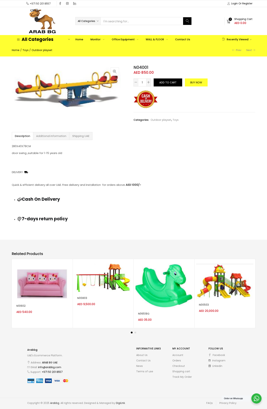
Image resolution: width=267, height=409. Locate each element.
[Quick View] (65, 269)
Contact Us (182, 39)
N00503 (204, 305)
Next (249, 50)
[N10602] (42, 282)
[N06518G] (164, 286)
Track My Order (182, 377)
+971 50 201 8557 (40, 3)
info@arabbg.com (49, 367)
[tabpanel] (42, 293)
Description (22, 136)
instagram (218, 360)
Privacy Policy (227, 403)
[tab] (22, 136)
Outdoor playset (42, 50)
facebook (218, 355)
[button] (88, 21)
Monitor (95, 39)
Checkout (178, 366)
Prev (238, 50)
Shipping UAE (80, 136)
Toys (26, 50)
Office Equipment (123, 39)
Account (177, 355)
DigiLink (120, 403)
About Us (141, 355)
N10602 (21, 306)
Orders (176, 360)
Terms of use (144, 371)
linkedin (217, 366)
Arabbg (54, 403)
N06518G (143, 313)
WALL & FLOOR (155, 39)
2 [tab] (135, 332)
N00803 (82, 298)
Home (79, 39)
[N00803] (103, 278)
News (139, 366)
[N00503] (224, 281)
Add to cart (168, 82)
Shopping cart (181, 371)
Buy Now (196, 82)
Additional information (51, 136)
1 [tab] (132, 332)
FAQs (209, 403)
